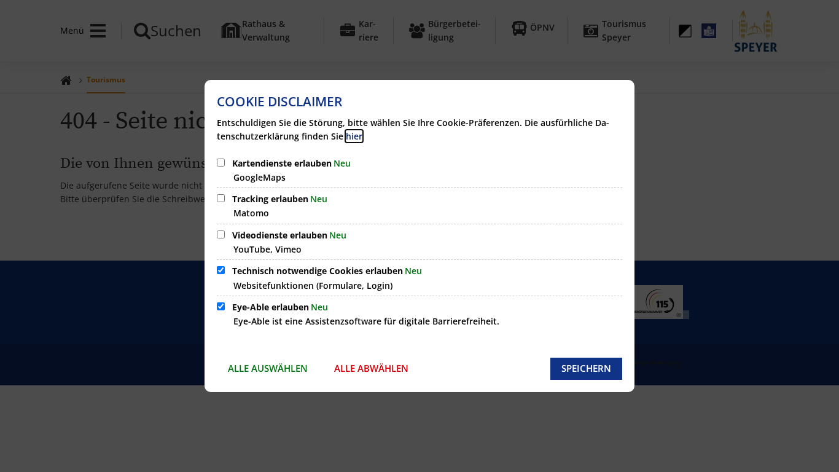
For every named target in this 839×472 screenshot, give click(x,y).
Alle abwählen (371, 368)
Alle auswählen (268, 368)
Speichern (586, 368)
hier (354, 136)
